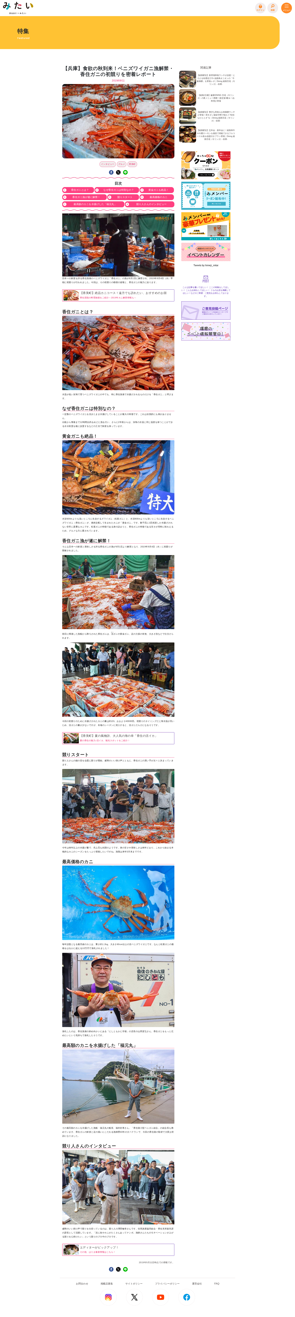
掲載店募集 (107, 1283)
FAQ (216, 1283)
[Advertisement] (205, 361)
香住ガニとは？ (80, 190)
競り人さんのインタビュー (151, 204)
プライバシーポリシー (167, 1283)
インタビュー (107, 164)
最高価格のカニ (158, 197)
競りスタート (125, 197)
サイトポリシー (134, 1283)
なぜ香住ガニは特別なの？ (118, 190)
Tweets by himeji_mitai (205, 265)
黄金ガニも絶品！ (158, 190)
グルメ (121, 164)
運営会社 (197, 1283)
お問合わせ (82, 1283)
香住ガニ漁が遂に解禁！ (86, 197)
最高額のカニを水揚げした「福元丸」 (95, 204)
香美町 (132, 164)
